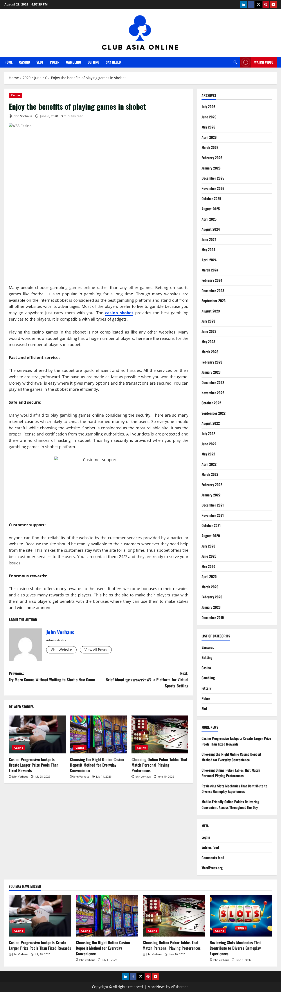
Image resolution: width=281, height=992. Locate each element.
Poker (54, 62)
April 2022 (209, 464)
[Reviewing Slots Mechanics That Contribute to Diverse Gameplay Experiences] (241, 916)
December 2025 (213, 178)
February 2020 (212, 596)
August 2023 (211, 311)
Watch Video (263, 62)
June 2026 (209, 117)
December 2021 (213, 505)
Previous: (52, 676)
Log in (206, 837)
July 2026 (208, 106)
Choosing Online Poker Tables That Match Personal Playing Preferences (159, 764)
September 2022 (213, 413)
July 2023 (208, 321)
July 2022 (208, 433)
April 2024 (209, 259)
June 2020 (209, 556)
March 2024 (210, 270)
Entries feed (210, 847)
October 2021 (211, 525)
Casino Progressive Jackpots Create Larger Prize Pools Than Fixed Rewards (33, 764)
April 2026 (209, 137)
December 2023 (213, 290)
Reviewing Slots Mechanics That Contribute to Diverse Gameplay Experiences (234, 788)
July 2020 (208, 546)
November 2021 (213, 515)
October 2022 (211, 402)
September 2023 (213, 300)
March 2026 (210, 147)
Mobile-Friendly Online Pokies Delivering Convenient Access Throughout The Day (230, 804)
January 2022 (211, 495)
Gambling (73, 62)
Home (8, 62)
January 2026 (211, 168)
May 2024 (208, 249)
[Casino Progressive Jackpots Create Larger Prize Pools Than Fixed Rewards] (37, 734)
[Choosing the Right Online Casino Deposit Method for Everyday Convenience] (98, 734)
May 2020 (208, 566)
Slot (39, 62)
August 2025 (211, 208)
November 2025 (213, 188)
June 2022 (209, 443)
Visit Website (61, 649)
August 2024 (211, 229)
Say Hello (113, 62)
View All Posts (96, 649)
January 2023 (211, 372)
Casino (24, 62)
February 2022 (212, 484)
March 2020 (210, 586)
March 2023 (210, 351)
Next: (147, 679)
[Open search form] (235, 62)
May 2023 (208, 341)
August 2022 (211, 423)
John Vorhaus (22, 116)
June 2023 (209, 331)
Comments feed (213, 857)
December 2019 (213, 617)
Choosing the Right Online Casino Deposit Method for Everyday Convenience (97, 764)
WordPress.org (212, 867)
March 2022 (210, 474)
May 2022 (208, 454)
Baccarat (208, 647)
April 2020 (209, 576)
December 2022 (213, 382)
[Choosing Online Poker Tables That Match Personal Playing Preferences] (159, 734)
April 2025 (209, 219)
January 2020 (211, 607)
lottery (206, 688)
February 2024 (212, 280)
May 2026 (208, 127)
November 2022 (213, 392)
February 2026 (212, 157)
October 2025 (211, 198)
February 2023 (212, 362)
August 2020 (211, 535)
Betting (93, 62)
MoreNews (156, 986)
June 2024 (209, 239)
